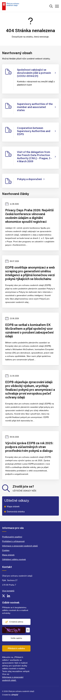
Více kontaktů (8, 591)
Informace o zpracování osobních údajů (20, 546)
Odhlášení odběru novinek (14, 559)
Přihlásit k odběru (16, 648)
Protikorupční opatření (12, 537)
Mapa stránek (13, 506)
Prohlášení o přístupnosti (13, 541)
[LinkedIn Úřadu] (8, 595)
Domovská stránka (16, 511)
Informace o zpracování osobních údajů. (12, 678)
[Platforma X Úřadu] (3, 596)
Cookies (5, 550)
